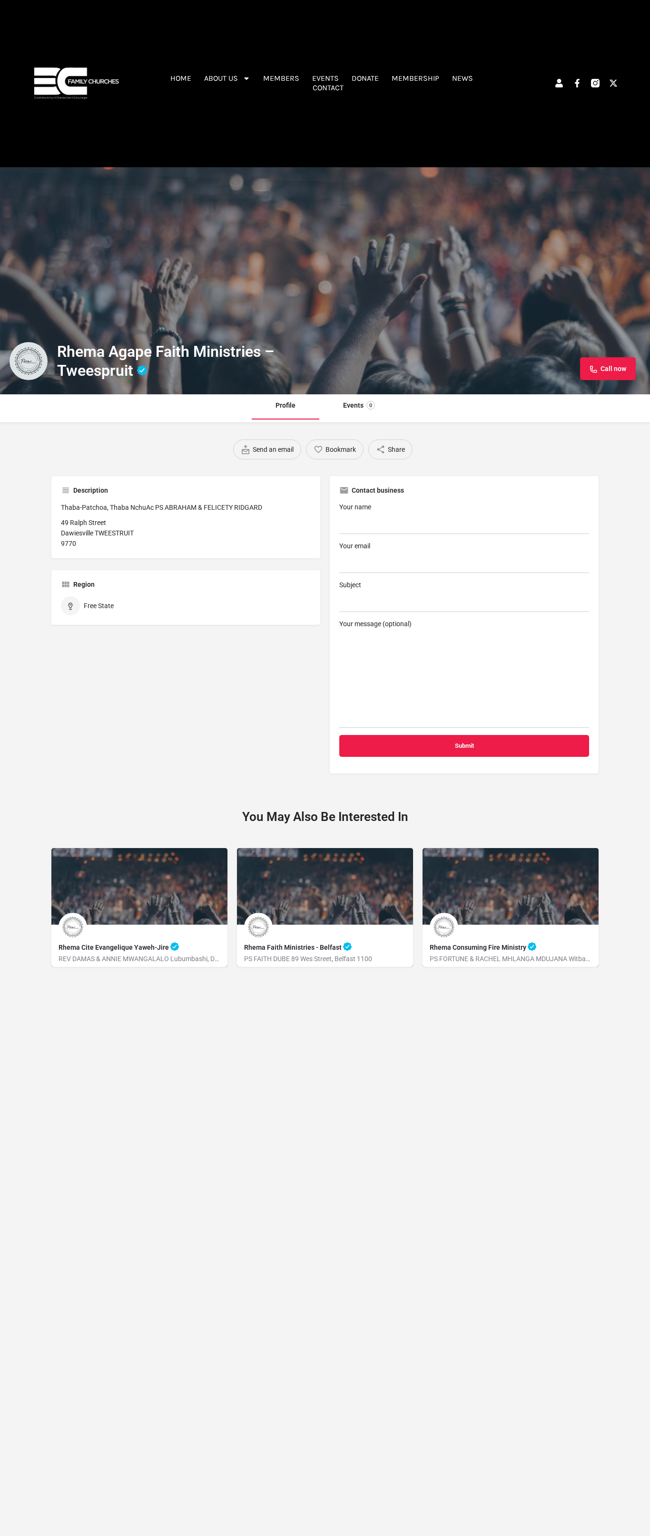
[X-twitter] (613, 83)
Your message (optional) (375, 624)
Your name (355, 507)
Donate (365, 78)
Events (325, 78)
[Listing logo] (29, 361)
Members (281, 78)
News (462, 78)
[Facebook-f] (577, 83)
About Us (221, 78)
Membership (415, 78)
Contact (328, 87)
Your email (354, 546)
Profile (285, 405)
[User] (559, 83)
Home (180, 78)
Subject (350, 585)
